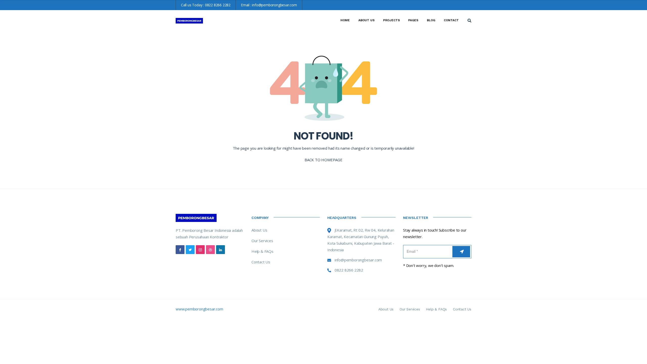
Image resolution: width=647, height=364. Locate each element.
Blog (431, 20)
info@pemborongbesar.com (274, 5)
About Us (366, 20)
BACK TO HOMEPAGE (323, 159)
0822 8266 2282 (217, 5)
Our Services (262, 240)
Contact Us (260, 261)
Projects (391, 20)
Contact (451, 20)
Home (345, 20)
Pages (413, 20)
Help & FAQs (262, 251)
